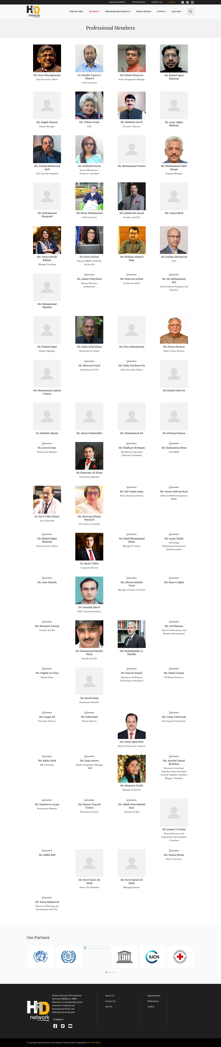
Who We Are (76, 11)
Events (161, 11)
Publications (143, 11)
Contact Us (157, 2)
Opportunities (138, 2)
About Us (109, 995)
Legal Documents (117, 2)
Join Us (171, 2)
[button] (106, 972)
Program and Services (117, 11)
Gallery (176, 11)
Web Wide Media (94, 1042)
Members (94, 11)
